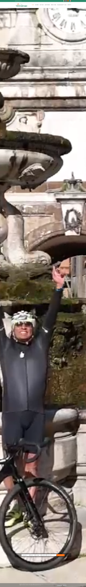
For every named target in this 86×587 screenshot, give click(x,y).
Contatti (69, 4)
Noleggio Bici (60, 4)
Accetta (65, 585)
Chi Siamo (37, 4)
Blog (65, 4)
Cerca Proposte (61, 555)
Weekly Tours (53, 4)
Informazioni (60, 585)
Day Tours (42, 4)
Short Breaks (47, 4)
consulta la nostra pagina (29, 584)
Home (33, 4)
